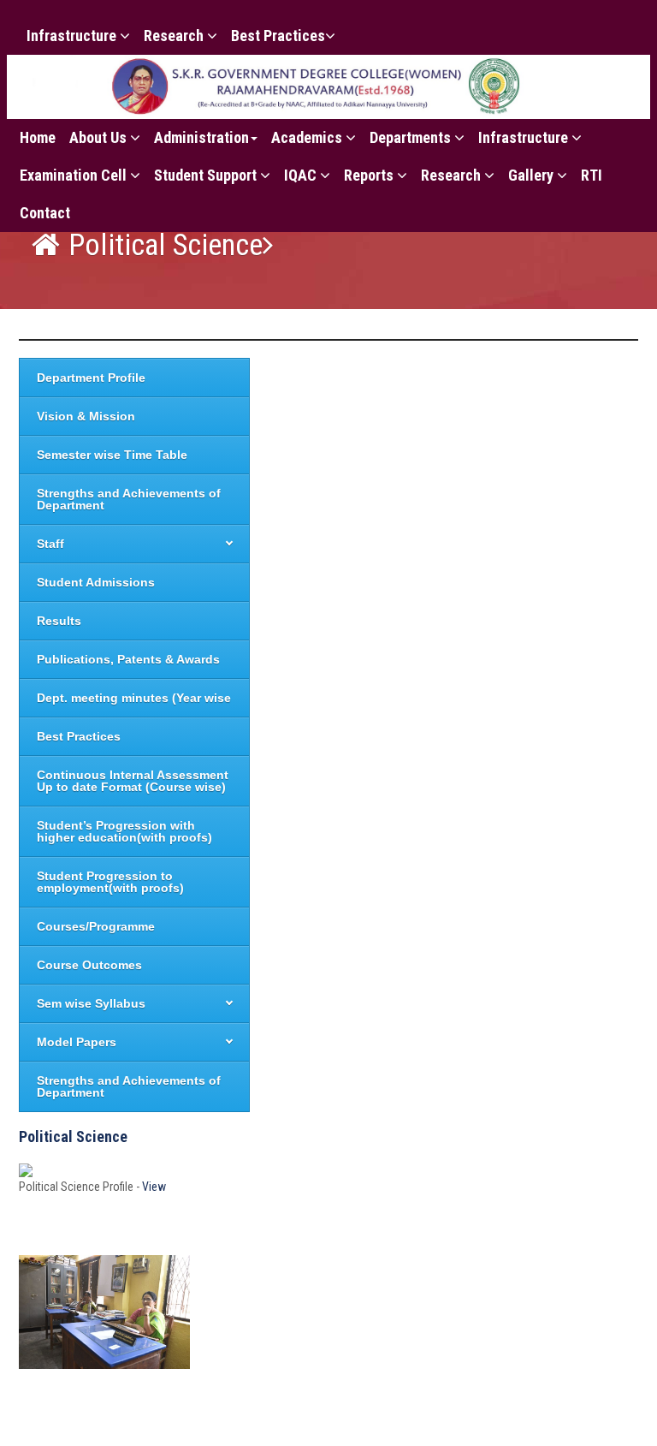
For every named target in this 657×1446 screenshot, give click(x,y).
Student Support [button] (207, 175)
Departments (412, 137)
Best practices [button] (278, 36)
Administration (201, 137)
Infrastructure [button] (73, 36)
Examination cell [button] (75, 175)
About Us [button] (99, 137)
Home (38, 137)
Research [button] (175, 36)
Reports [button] (370, 175)
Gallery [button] (532, 175)
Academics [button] (308, 137)
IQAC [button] (302, 175)
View (154, 1186)
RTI (591, 175)
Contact (45, 213)
